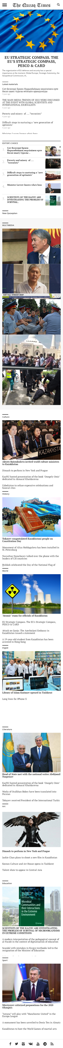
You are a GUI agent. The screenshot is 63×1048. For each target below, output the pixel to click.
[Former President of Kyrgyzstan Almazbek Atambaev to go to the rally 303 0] (31, 246)
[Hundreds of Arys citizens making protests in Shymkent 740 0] (31, 352)
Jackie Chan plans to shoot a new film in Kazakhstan (29, 857)
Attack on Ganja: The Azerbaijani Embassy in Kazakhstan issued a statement (25, 632)
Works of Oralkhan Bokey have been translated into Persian (29, 793)
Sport (4, 960)
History (5, 493)
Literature (7, 729)
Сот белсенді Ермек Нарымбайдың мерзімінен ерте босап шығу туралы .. (24, 150)
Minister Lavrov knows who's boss (20, 133)
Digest (5, 647)
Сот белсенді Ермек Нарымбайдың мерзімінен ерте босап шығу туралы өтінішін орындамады (30, 90)
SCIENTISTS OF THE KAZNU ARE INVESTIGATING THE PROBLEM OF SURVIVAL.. (25, 199)
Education (7, 883)
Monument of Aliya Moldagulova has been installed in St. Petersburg (30, 548)
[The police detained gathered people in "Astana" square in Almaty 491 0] (31, 387)
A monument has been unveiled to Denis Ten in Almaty (31, 1022)
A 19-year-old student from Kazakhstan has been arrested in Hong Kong (27, 640)
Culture (5, 416)
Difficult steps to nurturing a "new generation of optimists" (27, 123)
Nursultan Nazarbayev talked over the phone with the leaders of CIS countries (30, 557)
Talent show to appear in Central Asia (22, 870)
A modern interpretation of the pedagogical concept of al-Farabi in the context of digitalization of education (30, 940)
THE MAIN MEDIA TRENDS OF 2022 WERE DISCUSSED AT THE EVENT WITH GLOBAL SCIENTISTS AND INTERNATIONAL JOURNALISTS (31, 102)
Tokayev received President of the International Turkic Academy (31, 801)
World (5, 570)
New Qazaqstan (9, 213)
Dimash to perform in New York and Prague (25, 470)
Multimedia (8, 225)
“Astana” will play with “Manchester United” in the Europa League (29, 1015)
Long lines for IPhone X (14, 698)
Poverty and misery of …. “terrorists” (22, 113)
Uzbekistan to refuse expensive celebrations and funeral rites (27, 486)
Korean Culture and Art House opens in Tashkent (28, 863)
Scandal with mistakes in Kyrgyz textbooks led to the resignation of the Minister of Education (30, 949)
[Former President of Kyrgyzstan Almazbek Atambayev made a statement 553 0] (31, 281)
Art (3, 806)
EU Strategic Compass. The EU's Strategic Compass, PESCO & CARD (29, 623)
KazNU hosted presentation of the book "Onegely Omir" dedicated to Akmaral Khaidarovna (31, 478)
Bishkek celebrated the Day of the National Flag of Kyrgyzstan (28, 566)
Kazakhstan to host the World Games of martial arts (29, 1028)
